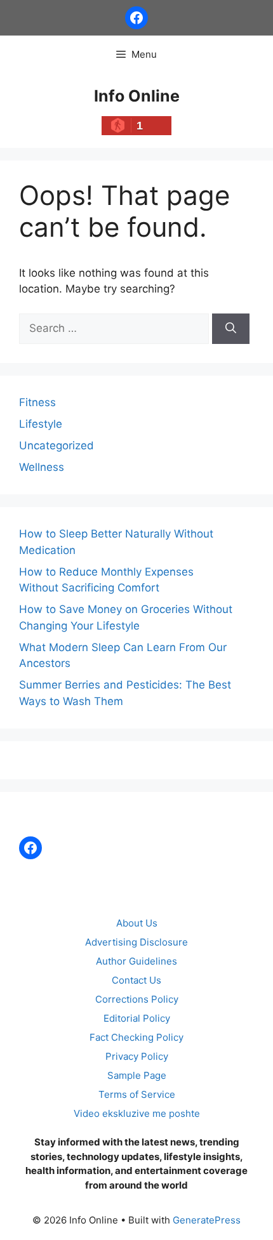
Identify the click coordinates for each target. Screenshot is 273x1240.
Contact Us (136, 980)
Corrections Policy (136, 999)
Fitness (37, 402)
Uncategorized (56, 445)
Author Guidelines (136, 961)
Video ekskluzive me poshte (137, 1113)
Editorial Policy (136, 1018)
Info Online (137, 95)
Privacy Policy (136, 1056)
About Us (136, 923)
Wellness (41, 467)
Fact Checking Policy (136, 1037)
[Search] (231, 328)
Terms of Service (136, 1094)
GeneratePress (207, 1220)
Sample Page (136, 1075)
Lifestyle (40, 424)
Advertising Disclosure (136, 942)
